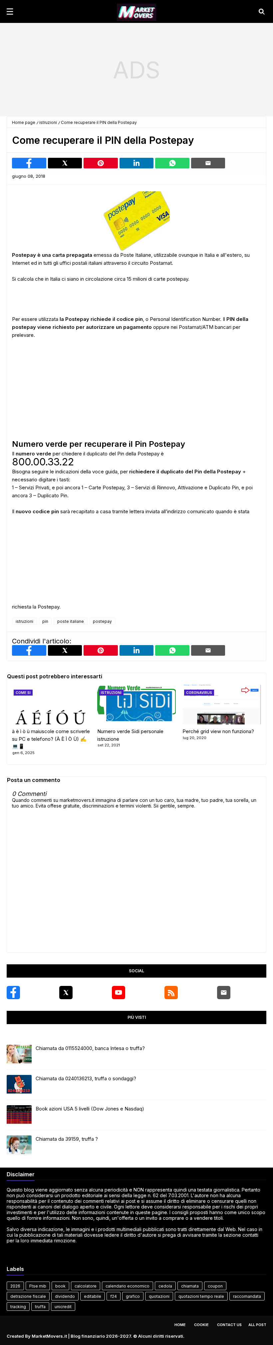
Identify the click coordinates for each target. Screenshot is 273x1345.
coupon (215, 1286)
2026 (15, 1286)
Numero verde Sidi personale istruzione (130, 735)
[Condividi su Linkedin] (137, 163)
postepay (102, 621)
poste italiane (70, 621)
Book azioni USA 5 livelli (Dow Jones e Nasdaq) (90, 1108)
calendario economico (127, 1286)
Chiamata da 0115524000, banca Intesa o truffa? (90, 1048)
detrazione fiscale (28, 1296)
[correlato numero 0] (51, 704)
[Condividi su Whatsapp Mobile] (172, 163)
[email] (223, 992)
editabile (92, 1296)
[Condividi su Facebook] (29, 163)
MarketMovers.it (49, 1336)
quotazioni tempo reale (201, 1296)
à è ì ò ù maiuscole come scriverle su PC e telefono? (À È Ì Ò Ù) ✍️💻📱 (51, 738)
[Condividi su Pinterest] (101, 163)
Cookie (201, 1324)
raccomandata (247, 1296)
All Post (257, 1324)
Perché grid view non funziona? (218, 731)
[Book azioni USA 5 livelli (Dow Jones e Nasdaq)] (19, 1115)
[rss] (171, 992)
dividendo (65, 1296)
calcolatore (86, 1286)
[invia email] (208, 163)
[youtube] (118, 992)
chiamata (190, 1286)
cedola (165, 1286)
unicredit (63, 1306)
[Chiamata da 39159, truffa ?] (19, 1145)
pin (45, 621)
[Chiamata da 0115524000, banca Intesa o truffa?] (19, 1055)
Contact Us (229, 1324)
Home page (23, 122)
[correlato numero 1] (136, 704)
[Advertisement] (136, 69)
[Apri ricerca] (261, 11)
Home (180, 1324)
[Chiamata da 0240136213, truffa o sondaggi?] (19, 1085)
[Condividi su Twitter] (65, 163)
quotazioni (159, 1296)
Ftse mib (37, 1286)
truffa (40, 1306)
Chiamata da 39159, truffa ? (67, 1139)
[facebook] (13, 992)
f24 (113, 1296)
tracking (18, 1306)
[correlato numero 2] (221, 704)
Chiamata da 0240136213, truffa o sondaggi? (86, 1078)
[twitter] (66, 992)
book (60, 1286)
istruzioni (48, 122)
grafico (133, 1296)
